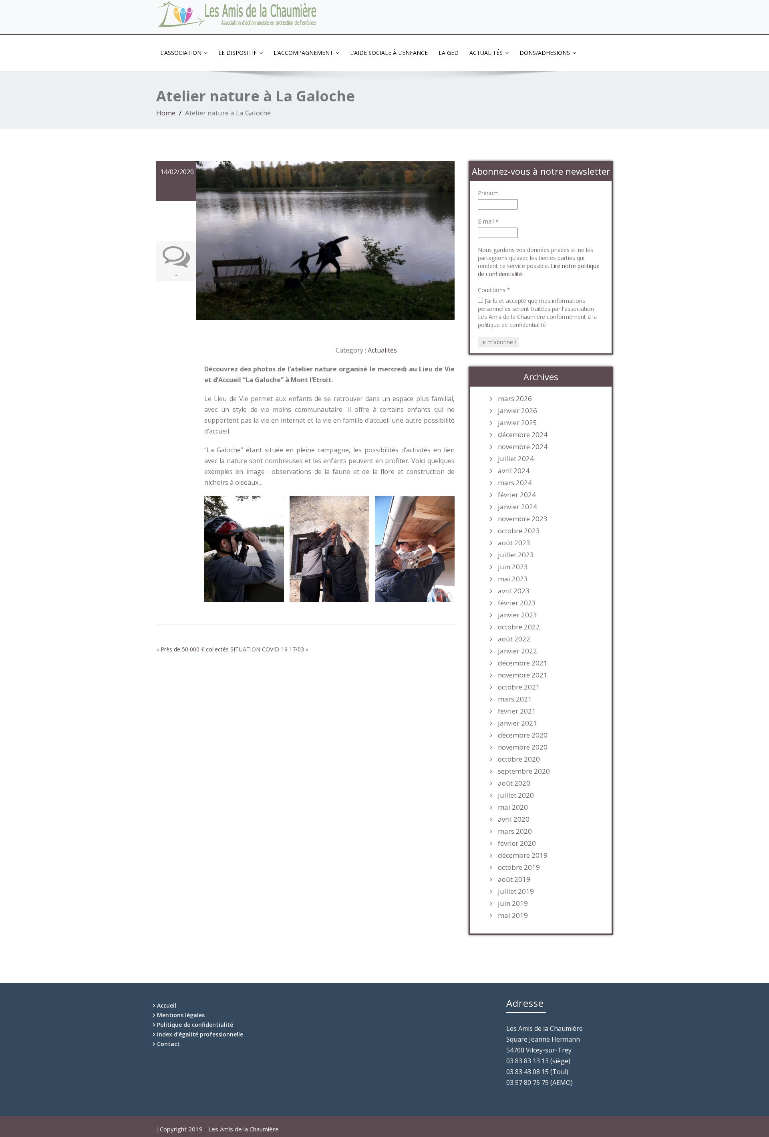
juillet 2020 (516, 795)
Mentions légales (181, 1015)
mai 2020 (513, 807)
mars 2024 (515, 483)
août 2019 (514, 879)
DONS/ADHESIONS (544, 52)
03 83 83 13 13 (585, 7)
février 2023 (517, 603)
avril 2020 (513, 819)
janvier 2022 (517, 651)
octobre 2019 (519, 867)
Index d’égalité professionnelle (200, 1034)
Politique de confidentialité (195, 1024)
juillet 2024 (516, 459)
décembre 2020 (523, 735)
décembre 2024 (523, 435)
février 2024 (517, 495)
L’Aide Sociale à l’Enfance (389, 52)
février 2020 (517, 843)
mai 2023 (513, 579)
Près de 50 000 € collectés (195, 649)
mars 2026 (515, 399)
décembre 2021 (523, 663)
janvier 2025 (517, 423)
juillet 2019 (516, 891)
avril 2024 (513, 471)
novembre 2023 (523, 519)
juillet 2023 (516, 555)
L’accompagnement (303, 52)
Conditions (494, 290)
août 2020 (514, 783)
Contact (168, 1044)
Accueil (166, 1005)
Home (165, 112)
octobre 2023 (519, 531)
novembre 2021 (523, 675)
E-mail (488, 221)
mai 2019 (513, 915)
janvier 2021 (517, 723)
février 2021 (517, 711)
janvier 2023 (517, 615)
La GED (449, 52)
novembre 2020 (523, 747)
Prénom (488, 193)
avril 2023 (513, 591)
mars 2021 (515, 699)
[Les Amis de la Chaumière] (237, 14)
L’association (180, 52)
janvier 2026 (517, 411)
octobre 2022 (519, 627)
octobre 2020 (519, 759)
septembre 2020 (524, 771)
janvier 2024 (517, 507)
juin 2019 (513, 903)
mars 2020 (515, 831)
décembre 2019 (523, 855)
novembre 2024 (523, 447)
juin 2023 (513, 567)
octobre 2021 (519, 687)
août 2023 (514, 543)
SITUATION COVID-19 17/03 (267, 649)
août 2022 (514, 639)
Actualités (486, 52)
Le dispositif (237, 52)
